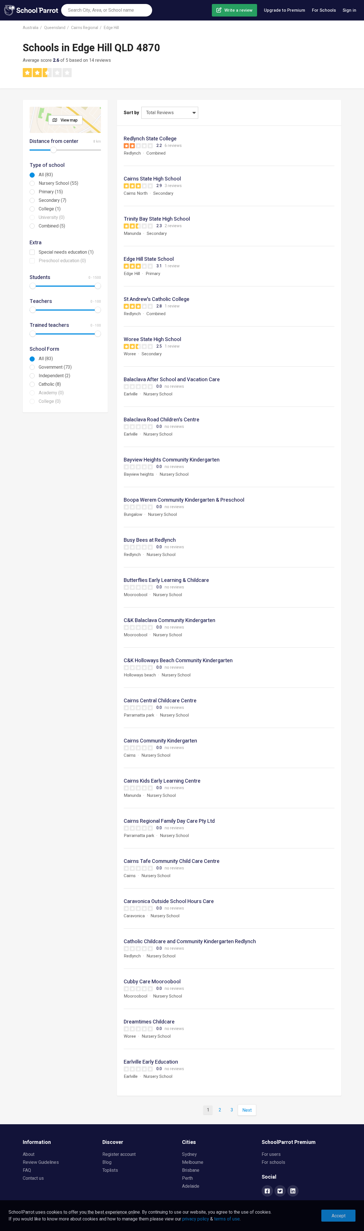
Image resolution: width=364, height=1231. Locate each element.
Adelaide (190, 1186)
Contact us (33, 1178)
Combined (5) (52, 226)
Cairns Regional (84, 28)
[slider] (53, 150)
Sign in (349, 10)
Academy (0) (51, 392)
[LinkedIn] (293, 1191)
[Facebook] (267, 1191)
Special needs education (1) (66, 252)
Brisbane (190, 1170)
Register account (119, 1154)
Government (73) (55, 367)
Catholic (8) (50, 384)
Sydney (189, 1154)
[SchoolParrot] (32, 10)
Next (247, 1110)
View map (69, 120)
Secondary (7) (52, 200)
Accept (339, 1215)
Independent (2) (54, 375)
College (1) (50, 209)
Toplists (110, 1170)
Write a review (238, 10)
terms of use (227, 1219)
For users (271, 1154)
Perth (187, 1178)
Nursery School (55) (58, 183)
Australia (30, 28)
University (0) (52, 217)
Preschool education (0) (62, 260)
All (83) (46, 174)
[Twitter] (280, 1191)
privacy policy (195, 1219)
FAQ (27, 1170)
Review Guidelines (41, 1162)
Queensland (54, 28)
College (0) (50, 401)
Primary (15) (51, 191)
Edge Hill (111, 28)
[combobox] (106, 10)
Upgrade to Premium (284, 10)
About (28, 1154)
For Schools (324, 10)
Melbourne (192, 1162)
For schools (273, 1162)
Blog (106, 1162)
